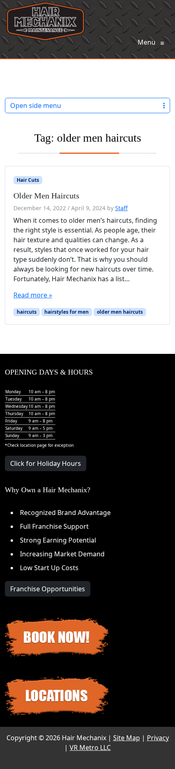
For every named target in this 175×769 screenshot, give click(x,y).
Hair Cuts (28, 180)
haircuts (27, 311)
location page (33, 445)
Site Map (126, 737)
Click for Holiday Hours (45, 463)
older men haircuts (120, 311)
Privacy (158, 737)
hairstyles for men (66, 311)
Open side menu (35, 105)
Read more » (32, 295)
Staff (121, 208)
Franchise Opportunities (47, 588)
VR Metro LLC (90, 747)
